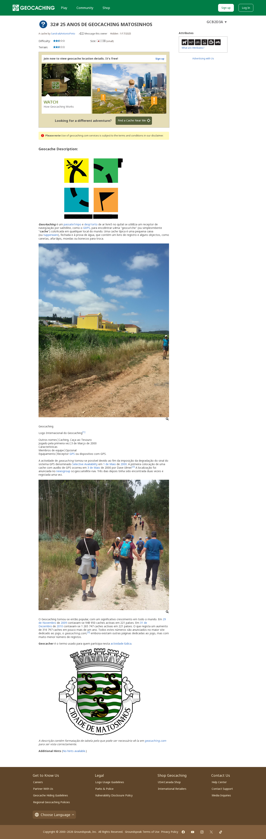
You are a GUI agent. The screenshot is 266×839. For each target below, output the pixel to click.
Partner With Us (43, 789)
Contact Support (222, 789)
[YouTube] (192, 832)
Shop (106, 8)
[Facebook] (183, 832)
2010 (60, 626)
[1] (83, 432)
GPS (72, 454)
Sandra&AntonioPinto (63, 33)
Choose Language (55, 814)
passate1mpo (72, 224)
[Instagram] (202, 832)
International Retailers (172, 789)
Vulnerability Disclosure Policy (114, 795)
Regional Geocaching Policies (51, 802)
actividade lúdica (121, 643)
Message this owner (96, 33)
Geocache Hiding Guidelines (50, 795)
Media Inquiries (221, 795)
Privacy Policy (169, 832)
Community (85, 8)
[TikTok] (220, 832)
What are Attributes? (193, 47)
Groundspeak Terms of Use (142, 832)
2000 (124, 464)
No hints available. (74, 751)
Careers (38, 782)
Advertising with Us (203, 58)
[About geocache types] (43, 24)
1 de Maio (109, 464)
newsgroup (63, 471)
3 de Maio (93, 467)
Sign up (226, 8)
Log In (246, 8)
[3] (88, 632)
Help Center (219, 782)
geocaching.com (155, 740)
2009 (64, 623)
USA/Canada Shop (169, 782)
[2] (133, 466)
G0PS (86, 228)
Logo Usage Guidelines (109, 782)
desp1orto (91, 224)
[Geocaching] (34, 8)
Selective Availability (85, 464)
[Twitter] (211, 832)
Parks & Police (104, 789)
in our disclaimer (153, 135)
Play (64, 8)
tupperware (50, 235)
